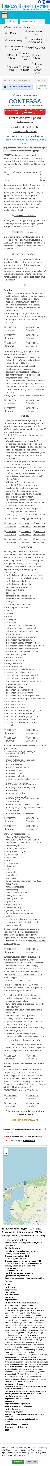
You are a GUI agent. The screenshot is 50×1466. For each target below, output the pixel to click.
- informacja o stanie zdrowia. (17, 980)
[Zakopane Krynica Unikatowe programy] (25, 57)
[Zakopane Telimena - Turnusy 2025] (38, 68)
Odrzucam (31, 1462)
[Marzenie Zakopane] (13, 57)
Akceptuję (18, 1462)
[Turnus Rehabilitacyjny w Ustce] (35, 41)
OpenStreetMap (34, 1224)
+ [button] (6, 1149)
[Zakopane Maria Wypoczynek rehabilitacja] (38, 57)
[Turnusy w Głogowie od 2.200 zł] (15, 48)
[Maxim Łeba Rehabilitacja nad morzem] (15, 33)
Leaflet (25, 1224)
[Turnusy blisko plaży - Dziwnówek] (15, 41)
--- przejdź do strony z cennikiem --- (25, 136)
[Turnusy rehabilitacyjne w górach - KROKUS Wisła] (35, 48)
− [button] (6, 1153)
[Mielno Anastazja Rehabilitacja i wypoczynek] (13, 68)
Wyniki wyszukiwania (21, 80)
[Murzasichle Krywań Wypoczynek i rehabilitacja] (25, 68)
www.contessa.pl (25, 131)
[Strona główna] (5, 80)
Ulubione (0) (11, 21)
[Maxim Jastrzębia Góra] (35, 33)
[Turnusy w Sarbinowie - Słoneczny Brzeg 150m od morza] (17, 27)
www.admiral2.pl (29, 1141)
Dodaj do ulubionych (42, 87)
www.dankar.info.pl (35, 1136)
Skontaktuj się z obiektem (19, 86)
